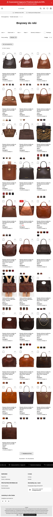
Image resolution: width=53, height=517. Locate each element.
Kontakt (29, 479)
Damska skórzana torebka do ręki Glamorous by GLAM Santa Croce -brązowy (44, 222)
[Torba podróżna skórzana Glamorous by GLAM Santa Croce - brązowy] (3, 308)
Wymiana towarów (5, 488)
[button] (51, 3)
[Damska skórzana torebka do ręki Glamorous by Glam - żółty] (38, 347)
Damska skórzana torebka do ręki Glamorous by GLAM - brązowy (9, 75)
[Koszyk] (51, 8)
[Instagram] (8, 501)
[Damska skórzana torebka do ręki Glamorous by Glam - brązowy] (44, 347)
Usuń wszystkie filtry (8, 44)
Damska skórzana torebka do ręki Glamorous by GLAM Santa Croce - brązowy (44, 299)
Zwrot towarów (4, 485)
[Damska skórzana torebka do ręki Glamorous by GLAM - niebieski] (27, 418)
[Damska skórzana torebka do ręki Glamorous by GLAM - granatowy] (44, 155)
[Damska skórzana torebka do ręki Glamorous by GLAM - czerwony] (38, 155)
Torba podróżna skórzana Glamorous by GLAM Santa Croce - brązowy (8, 299)
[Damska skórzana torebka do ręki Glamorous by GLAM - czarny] (12, 84)
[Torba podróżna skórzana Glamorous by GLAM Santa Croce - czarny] (6, 308)
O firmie (29, 477)
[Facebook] (2, 501)
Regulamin (3, 477)
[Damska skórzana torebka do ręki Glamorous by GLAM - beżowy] (3, 119)
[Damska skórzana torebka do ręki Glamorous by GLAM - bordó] (41, 119)
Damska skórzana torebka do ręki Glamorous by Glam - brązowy (44, 334)
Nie (20, 514)
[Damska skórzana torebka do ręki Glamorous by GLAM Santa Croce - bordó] (47, 231)
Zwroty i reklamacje (5, 479)
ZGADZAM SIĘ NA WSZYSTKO (30, 514)
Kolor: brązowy (7, 48)
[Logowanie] (44, 8)
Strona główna (4, 16)
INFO (17, 514)
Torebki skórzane (14, 16)
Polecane (12, 37)
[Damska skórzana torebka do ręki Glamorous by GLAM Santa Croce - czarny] (38, 235)
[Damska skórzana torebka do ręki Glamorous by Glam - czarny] (41, 347)
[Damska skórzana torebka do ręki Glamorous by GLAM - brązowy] (3, 84)
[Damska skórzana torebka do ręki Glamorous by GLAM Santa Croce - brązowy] (44, 231)
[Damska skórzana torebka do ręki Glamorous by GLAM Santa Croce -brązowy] (38, 231)
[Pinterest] (5, 501)
